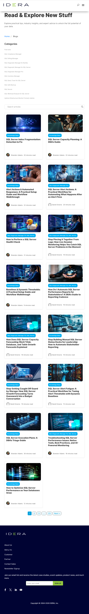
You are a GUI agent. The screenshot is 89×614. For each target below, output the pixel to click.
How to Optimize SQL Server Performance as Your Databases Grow (23, 490)
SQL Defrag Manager (11, 58)
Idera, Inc (8, 550)
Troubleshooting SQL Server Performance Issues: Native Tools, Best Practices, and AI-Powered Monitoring (63, 442)
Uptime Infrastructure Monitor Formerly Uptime (19, 98)
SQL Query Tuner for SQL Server (14, 80)
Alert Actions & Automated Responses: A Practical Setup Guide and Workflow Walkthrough (21, 193)
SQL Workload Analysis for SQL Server (16, 94)
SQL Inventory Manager (12, 76)
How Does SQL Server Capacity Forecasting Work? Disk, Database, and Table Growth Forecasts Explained (22, 343)
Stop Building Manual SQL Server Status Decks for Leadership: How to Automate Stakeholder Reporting (65, 343)
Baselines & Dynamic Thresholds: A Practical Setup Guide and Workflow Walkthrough (23, 292)
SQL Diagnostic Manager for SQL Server (17, 67)
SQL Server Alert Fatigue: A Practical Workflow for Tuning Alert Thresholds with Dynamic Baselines (64, 392)
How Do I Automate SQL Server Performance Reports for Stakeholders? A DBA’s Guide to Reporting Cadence (64, 293)
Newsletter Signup (12, 568)
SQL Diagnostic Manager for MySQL (16, 63)
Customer (8, 554)
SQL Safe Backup (10, 85)
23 (49, 513)
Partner (7, 559)
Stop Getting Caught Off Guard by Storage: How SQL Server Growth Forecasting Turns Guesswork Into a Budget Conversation (22, 393)
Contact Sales (10, 564)
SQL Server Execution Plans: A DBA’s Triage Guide (22, 439)
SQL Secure (8, 89)
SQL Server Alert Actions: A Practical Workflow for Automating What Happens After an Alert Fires (65, 193)
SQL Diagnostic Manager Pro (13, 72)
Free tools (7, 49)
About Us (8, 545)
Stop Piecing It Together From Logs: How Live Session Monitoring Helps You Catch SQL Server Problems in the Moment (64, 243)
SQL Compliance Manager (12, 54)
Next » (57, 513)
